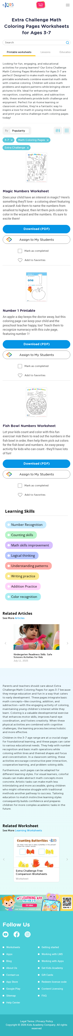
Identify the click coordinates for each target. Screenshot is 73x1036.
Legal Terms (27, 1021)
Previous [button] (6, 643)
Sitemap (11, 995)
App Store (12, 981)
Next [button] (67, 643)
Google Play (13, 988)
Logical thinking (23, 555)
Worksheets (13, 947)
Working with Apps (53, 961)
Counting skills (22, 535)
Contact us (12, 974)
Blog (9, 961)
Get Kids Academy (52, 968)
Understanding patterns (29, 566)
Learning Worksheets (28, 830)
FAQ (44, 995)
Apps (9, 954)
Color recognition (24, 597)
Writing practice (23, 576)
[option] (36, 643)
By (6, 130)
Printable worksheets (19, 52)
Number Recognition (27, 524)
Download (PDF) (36, 229)
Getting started (50, 947)
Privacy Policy (44, 1021)
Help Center (13, 1002)
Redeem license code (54, 981)
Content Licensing (52, 988)
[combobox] (19, 130)
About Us (11, 968)
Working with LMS (52, 954)
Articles (19, 618)
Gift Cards (47, 974)
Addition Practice (24, 586)
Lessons (45, 52)
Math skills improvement (30, 545)
